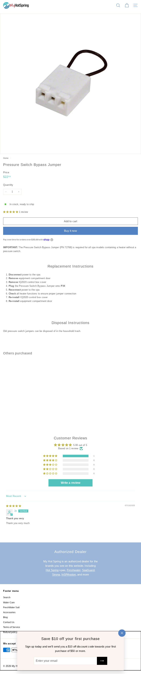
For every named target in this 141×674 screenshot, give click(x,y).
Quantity (8, 184)
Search (6, 597)
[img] (13, 506)
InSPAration (69, 574)
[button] (11, 212)
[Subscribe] (102, 661)
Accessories (9, 612)
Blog (5, 617)
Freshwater (73, 570)
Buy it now (70, 230)
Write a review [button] (70, 482)
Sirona (56, 574)
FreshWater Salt (11, 607)
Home (6, 158)
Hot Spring (52, 570)
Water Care (9, 602)
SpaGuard (88, 570)
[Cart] (126, 5)
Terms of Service (11, 627)
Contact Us (8, 622)
